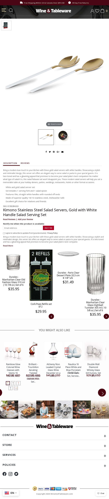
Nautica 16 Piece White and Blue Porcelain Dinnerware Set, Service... (73, 370)
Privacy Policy (52, 233)
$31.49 (68, 282)
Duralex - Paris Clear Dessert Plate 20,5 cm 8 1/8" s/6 (68, 275)
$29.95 (40, 311)
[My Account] (92, 10)
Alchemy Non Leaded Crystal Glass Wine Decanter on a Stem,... (53, 370)
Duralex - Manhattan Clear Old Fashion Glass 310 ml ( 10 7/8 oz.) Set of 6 (13, 280)
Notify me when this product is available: (23, 223)
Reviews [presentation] (25, 163)
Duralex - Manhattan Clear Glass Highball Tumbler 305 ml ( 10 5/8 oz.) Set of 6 (95, 305)
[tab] (11, 164)
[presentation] (51, 316)
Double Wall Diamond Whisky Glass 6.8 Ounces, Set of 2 (93, 370)
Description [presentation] (10, 163)
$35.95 (13, 289)
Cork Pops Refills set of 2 (41, 305)
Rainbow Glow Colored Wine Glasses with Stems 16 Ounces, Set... (13, 370)
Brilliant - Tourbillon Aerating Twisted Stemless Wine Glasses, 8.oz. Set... (33, 373)
